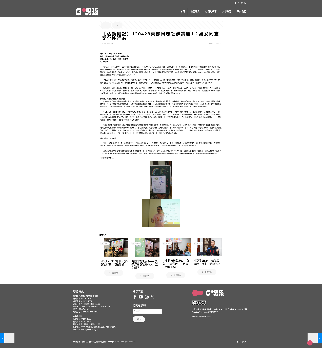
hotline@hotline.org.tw (89, 312)
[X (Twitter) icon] (245, 3)
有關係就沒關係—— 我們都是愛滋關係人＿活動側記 (144, 264)
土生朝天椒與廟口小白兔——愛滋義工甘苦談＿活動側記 (176, 263)
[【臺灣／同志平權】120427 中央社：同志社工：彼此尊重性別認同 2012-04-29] (7, 338)
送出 (139, 319)
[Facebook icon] (235, 3)
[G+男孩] (87, 11)
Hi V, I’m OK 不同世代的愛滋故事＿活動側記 (114, 263)
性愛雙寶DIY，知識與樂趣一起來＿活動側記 (207, 262)
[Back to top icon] (310, 342)
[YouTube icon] (238, 3)
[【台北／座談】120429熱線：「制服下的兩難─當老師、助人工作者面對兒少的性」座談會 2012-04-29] (315, 338)
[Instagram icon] (242, 3)
